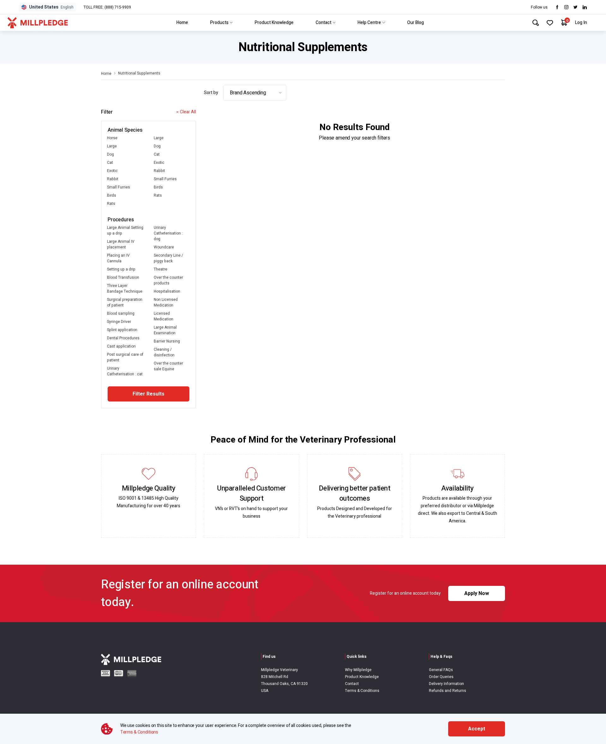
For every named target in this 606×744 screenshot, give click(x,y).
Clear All (188, 112)
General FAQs (441, 670)
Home (182, 22)
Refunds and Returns (447, 690)
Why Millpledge (358, 670)
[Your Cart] (564, 23)
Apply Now (476, 593)
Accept (476, 729)
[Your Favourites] (550, 23)
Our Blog (415, 22)
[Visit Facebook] (557, 7)
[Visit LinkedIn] (585, 7)
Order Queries (441, 677)
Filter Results (148, 394)
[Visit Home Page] (38, 22)
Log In (581, 22)
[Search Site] (535, 23)
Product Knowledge (274, 22)
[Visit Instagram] (566, 7)
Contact (323, 22)
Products (219, 22)
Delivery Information (446, 684)
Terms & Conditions (362, 690)
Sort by (211, 92)
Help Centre (369, 22)
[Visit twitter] (575, 7)
